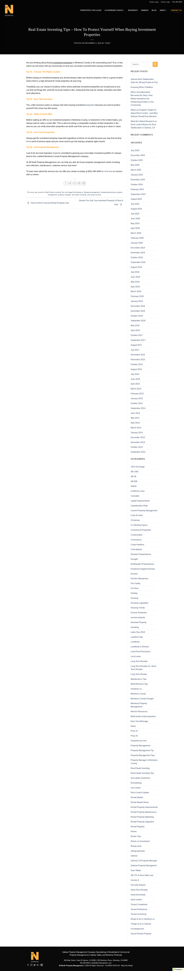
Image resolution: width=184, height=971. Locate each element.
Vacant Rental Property (141, 933)
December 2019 (138, 248)
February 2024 (137, 189)
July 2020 (135, 213)
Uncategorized (137, 929)
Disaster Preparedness (141, 554)
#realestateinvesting (108, 192)
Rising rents (136, 846)
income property (138, 617)
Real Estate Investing (140, 768)
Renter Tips (136, 836)
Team (107, 43)
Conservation (137, 535)
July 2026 (135, 150)
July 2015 (135, 374)
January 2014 (137, 432)
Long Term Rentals (139, 661)
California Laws (138, 491)
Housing (134, 598)
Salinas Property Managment (143, 865)
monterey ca (136, 689)
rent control (136, 788)
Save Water (136, 870)
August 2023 (136, 199)
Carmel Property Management (144, 510)
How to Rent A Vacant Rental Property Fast (49, 203)
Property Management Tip (142, 750)
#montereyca (78, 192)
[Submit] (155, 64)
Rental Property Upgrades (142, 821)
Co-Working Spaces (114, 10)
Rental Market (137, 797)
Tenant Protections (139, 909)
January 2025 (137, 175)
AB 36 (133, 476)
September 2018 (138, 320)
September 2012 (138, 452)
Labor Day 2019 (138, 632)
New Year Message (139, 721)
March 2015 (136, 389)
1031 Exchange (138, 467)
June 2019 (135, 277)
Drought (134, 559)
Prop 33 (134, 736)
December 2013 (138, 437)
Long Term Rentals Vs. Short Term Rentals (143, 667)
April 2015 (135, 384)
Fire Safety (135, 583)
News (133, 726)
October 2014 (137, 403)
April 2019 (135, 286)
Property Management (140, 745)
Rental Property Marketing (142, 817)
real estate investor (94, 195)
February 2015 (137, 393)
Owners (145, 10)
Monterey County (138, 694)
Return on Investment (140, 841)
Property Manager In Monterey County (144, 761)
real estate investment (140, 778)
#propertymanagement (92, 192)
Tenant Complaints (139, 904)
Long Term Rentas (139, 674)
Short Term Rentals (139, 890)
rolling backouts (138, 851)
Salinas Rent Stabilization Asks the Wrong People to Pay (144, 81)
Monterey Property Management (139, 705)
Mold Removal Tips (139, 684)
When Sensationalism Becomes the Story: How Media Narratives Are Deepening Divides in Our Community (142, 98)
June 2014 (135, 413)
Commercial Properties (141, 530)
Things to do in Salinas (141, 924)
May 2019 (135, 282)
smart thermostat (138, 894)
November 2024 (138, 179)
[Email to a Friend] (75, 183)
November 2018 (138, 311)
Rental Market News (140, 802)
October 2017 (137, 335)
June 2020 (135, 218)
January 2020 (137, 243)
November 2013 (138, 442)
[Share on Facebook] (65, 183)
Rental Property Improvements (144, 807)
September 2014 (138, 408)
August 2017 (136, 345)
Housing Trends (138, 608)
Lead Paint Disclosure (140, 651)
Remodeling (136, 783)
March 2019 (136, 291)
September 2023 (138, 194)
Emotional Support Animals (143, 569)
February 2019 (137, 296)
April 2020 (135, 228)
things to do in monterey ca (142, 919)
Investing (135, 627)
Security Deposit (138, 885)
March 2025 (136, 170)
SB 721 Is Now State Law (142, 875)
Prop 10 (134, 731)
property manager (64, 195)
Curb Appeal (136, 549)
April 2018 (135, 330)
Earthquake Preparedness (142, 564)
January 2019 (137, 301)
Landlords (135, 642)
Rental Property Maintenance (144, 812)
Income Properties (139, 612)
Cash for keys (137, 515)
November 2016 (138, 354)
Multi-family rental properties (143, 716)
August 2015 (136, 369)
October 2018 (137, 316)
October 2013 (137, 447)
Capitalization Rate (139, 505)
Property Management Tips (143, 755)
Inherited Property (138, 622)
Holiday (134, 593)
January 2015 (137, 398)
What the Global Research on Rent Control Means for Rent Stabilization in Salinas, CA (144, 124)
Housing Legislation (139, 603)
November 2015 (138, 359)
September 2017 (138, 340)
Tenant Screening (138, 914)
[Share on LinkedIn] (84, 183)
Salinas (134, 856)
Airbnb (134, 486)
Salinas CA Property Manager (144, 860)
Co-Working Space (139, 525)
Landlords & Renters (140, 646)
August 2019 (136, 267)
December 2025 (138, 155)
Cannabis (135, 496)
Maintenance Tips (138, 679)
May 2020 (135, 223)
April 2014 (135, 423)
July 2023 (135, 204)
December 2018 (138, 306)
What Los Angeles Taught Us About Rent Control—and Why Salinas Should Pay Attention (144, 113)
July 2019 (135, 272)
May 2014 (135, 418)
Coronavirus (136, 540)
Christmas (135, 520)
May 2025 (135, 165)
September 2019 (138, 262)
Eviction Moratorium (139, 578)
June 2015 (135, 379)
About (162, 10)
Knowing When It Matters (142, 87)
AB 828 (134, 481)
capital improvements (140, 501)
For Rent (134, 588)
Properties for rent (138, 740)
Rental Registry (137, 826)
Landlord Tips (137, 637)
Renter (134, 831)
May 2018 (135, 325)
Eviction (134, 574)
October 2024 (137, 184)
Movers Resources (139, 711)
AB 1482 (134, 471)
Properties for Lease (90, 10)
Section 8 (135, 880)
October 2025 (137, 160)
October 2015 (137, 364)
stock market (136, 899)
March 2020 (136, 233)
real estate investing (79, 195)
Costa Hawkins (137, 544)
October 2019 (137, 257)
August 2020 (136, 209)
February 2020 (137, 238)
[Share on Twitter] (70, 183)
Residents (133, 10)
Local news (136, 656)
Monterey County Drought (142, 698)
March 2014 (136, 427)
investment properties (62, 62)
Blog (154, 10)
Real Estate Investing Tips (54, 192)
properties (90, 105)
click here (108, 171)
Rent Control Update (140, 792)
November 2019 (138, 252)
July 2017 (135, 350)
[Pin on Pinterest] (79, 183)
